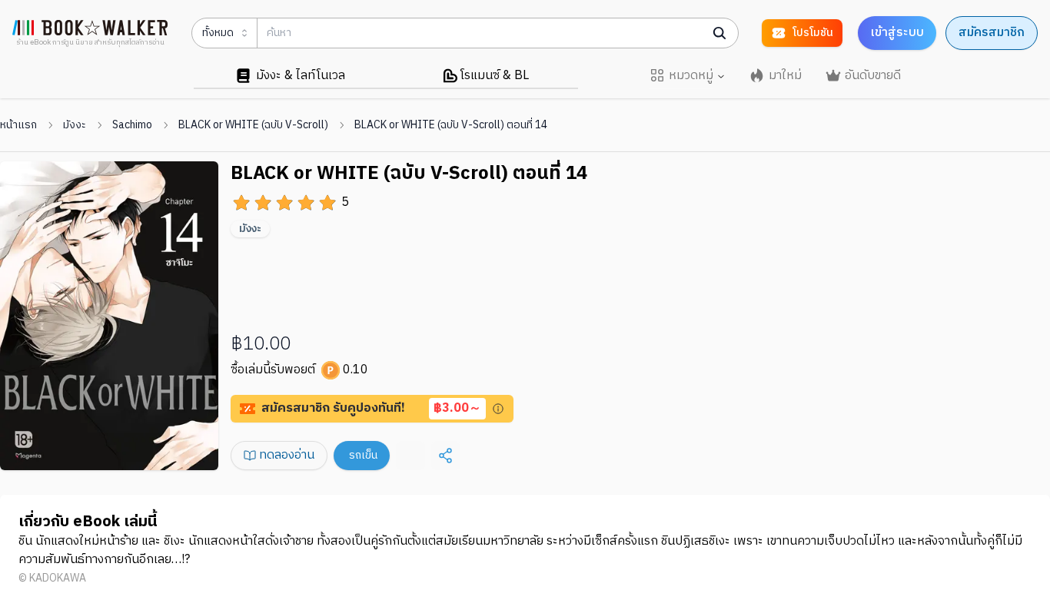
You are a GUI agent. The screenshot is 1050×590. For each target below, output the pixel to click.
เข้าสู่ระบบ (897, 32)
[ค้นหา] (719, 33)
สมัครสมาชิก (992, 32)
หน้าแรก (18, 125)
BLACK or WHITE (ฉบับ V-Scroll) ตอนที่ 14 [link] (450, 125)
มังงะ (74, 125)
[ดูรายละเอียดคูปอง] (498, 409)
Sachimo (132, 125)
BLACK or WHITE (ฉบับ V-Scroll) (253, 125)
